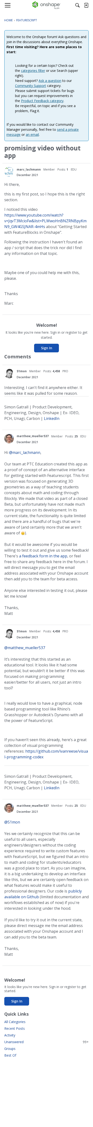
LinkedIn (51, 418)
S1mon (22, 371)
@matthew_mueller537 (24, 647)
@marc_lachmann (24, 452)
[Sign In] (86, 5)
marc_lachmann (29, 169)
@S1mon (12, 822)
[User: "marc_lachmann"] (9, 172)
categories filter (33, 70)
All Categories (15, 1021)
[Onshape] (46, 5)
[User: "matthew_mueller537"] (9, 438)
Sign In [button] (46, 348)
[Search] (77, 5)
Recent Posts (14, 1028)
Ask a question (50, 80)
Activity (9, 1035)
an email (32, 134)
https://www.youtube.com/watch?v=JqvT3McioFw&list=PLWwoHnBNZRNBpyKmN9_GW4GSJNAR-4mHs (45, 220)
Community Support (30, 85)
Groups (10, 1048)
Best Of (10, 1055)
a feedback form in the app (43, 556)
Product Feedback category (42, 100)
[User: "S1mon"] (9, 373)
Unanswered (46, 1042)
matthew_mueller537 (33, 436)
